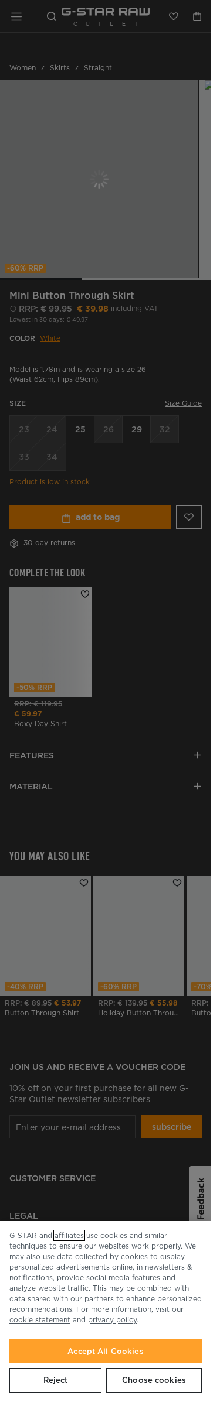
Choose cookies (154, 1380)
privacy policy (112, 1319)
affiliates (69, 1235)
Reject (55, 1380)
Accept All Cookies (105, 1351)
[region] (105, 1311)
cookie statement (39, 1319)
